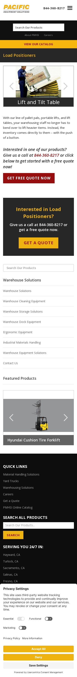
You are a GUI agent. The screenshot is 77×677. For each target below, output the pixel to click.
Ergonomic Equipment (17, 332)
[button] (70, 8)
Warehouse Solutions (17, 291)
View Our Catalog (38, 44)
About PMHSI (32, 35)
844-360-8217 (54, 8)
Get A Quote (38, 242)
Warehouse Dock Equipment (22, 322)
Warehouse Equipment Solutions (24, 353)
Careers (48, 35)
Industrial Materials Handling (22, 342)
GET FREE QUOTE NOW (29, 178)
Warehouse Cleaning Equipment (24, 301)
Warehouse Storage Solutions (23, 311)
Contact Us (10, 363)
